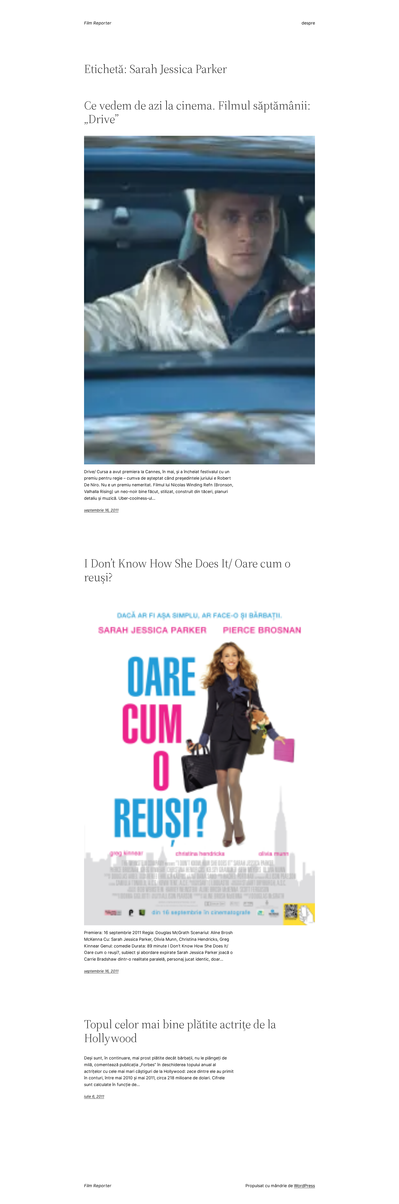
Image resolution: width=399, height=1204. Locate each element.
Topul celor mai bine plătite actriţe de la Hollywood (180, 1031)
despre (308, 23)
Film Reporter (97, 23)
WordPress (304, 1185)
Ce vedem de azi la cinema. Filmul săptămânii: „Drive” (197, 112)
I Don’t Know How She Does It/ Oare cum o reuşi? (187, 570)
